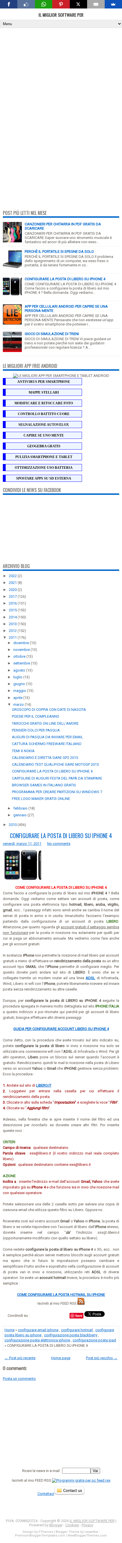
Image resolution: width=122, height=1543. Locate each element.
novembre (22, 650)
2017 (13, 596)
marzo (19, 704)
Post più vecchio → (101, 1358)
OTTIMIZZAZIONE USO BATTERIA (44, 468)
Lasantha (91, 1532)
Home (9, 1330)
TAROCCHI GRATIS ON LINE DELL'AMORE (45, 723)
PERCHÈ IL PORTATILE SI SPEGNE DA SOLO (59, 251)
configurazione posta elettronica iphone (37, 1340)
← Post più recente (20, 1358)
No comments (58, 843)
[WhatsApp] (43, 4)
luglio (18, 677)
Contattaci (45, 1494)
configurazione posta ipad (94, 1340)
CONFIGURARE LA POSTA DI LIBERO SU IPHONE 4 (65, 279)
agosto (19, 670)
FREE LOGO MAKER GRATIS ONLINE (41, 799)
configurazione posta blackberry (70, 1335)
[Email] (95, 4)
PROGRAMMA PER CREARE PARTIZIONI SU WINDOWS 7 (57, 792)
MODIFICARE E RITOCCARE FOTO (43, 403)
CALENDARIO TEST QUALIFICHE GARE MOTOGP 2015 (55, 764)
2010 (13, 825)
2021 (13, 582)
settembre (22, 663)
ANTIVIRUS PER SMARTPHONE (43, 382)
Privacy (87, 1525)
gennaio (20, 815)
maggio (20, 691)
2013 (13, 624)
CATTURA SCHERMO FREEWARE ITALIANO (46, 744)
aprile (18, 698)
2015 (13, 610)
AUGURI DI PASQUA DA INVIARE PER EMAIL (47, 737)
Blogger (55, 1525)
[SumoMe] (113, 4)
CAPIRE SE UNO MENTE (44, 435)
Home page (60, 1358)
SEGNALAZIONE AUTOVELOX (43, 425)
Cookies (72, 1525)
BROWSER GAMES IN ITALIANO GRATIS (44, 785)
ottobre (19, 656)
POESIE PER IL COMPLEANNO (35, 716)
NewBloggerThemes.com (87, 1535)
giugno (19, 684)
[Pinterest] (61, 4)
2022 (13, 576)
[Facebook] (8, 4)
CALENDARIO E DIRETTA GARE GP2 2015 (45, 758)
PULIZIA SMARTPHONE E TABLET (43, 457)
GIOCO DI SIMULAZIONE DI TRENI (52, 334)
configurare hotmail (77, 1330)
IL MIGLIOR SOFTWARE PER (61, 14)
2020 (13, 590)
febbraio (20, 808)
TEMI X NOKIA (23, 751)
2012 (13, 631)
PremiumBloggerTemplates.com (40, 1535)
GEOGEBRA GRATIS (43, 446)
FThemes (46, 1532)
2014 (13, 617)
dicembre (21, 643)
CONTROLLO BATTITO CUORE (44, 414)
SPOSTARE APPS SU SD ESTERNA (43, 478)
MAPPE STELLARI (44, 392)
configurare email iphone (38, 1330)
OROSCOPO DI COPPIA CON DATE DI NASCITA (49, 709)
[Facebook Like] (26, 4)
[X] (78, 4)
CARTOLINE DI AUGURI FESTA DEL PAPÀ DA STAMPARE (57, 778)
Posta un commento (19, 1378)
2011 (13, 637)
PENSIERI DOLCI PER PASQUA (36, 730)
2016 (13, 603)
